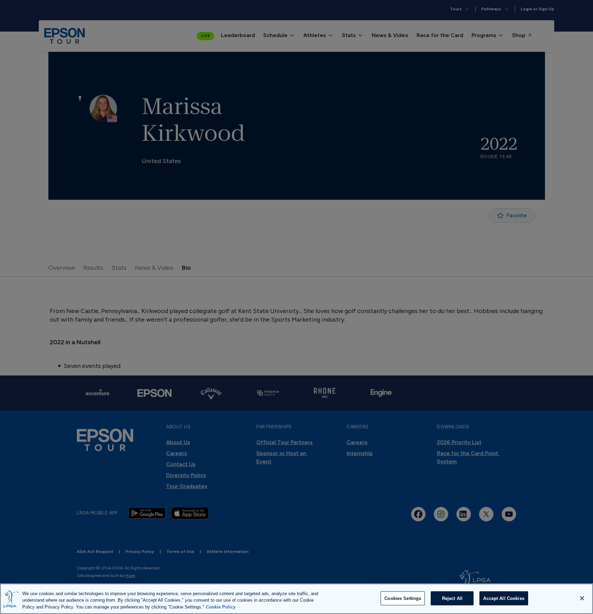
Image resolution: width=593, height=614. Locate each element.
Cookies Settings (402, 598)
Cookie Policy (220, 607)
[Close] (582, 598)
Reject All (452, 598)
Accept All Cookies (503, 598)
